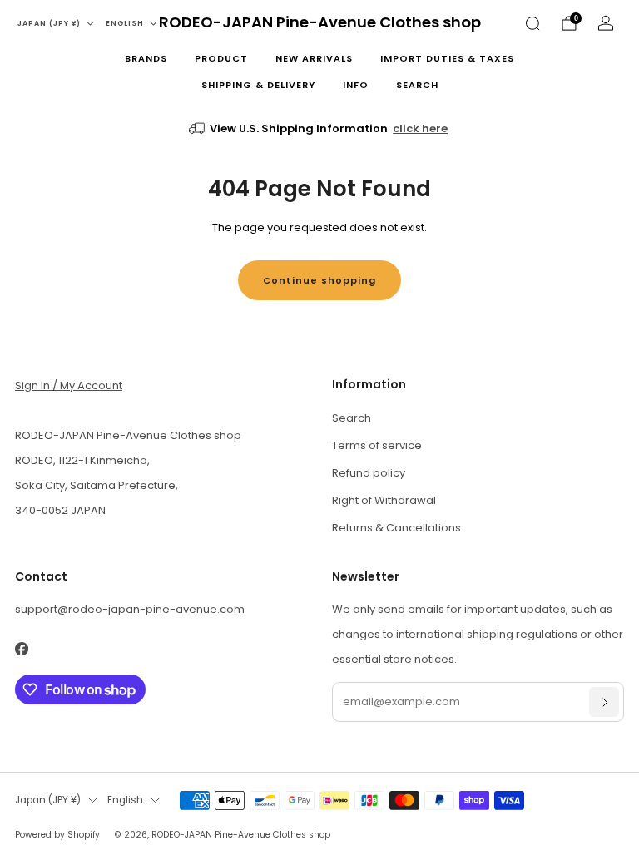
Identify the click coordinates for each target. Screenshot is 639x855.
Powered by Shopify (57, 834)
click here (420, 128)
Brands (146, 58)
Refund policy (368, 473)
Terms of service (377, 445)
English (125, 23)
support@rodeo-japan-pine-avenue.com (130, 609)
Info (356, 84)
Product (221, 58)
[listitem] (320, 129)
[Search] (532, 23)
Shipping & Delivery (258, 84)
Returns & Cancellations (396, 528)
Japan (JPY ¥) (49, 23)
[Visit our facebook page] (21, 648)
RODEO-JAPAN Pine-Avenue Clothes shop (320, 22)
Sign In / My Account (68, 385)
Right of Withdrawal (384, 500)
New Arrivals (314, 58)
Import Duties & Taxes (447, 58)
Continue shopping (319, 280)
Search (417, 84)
